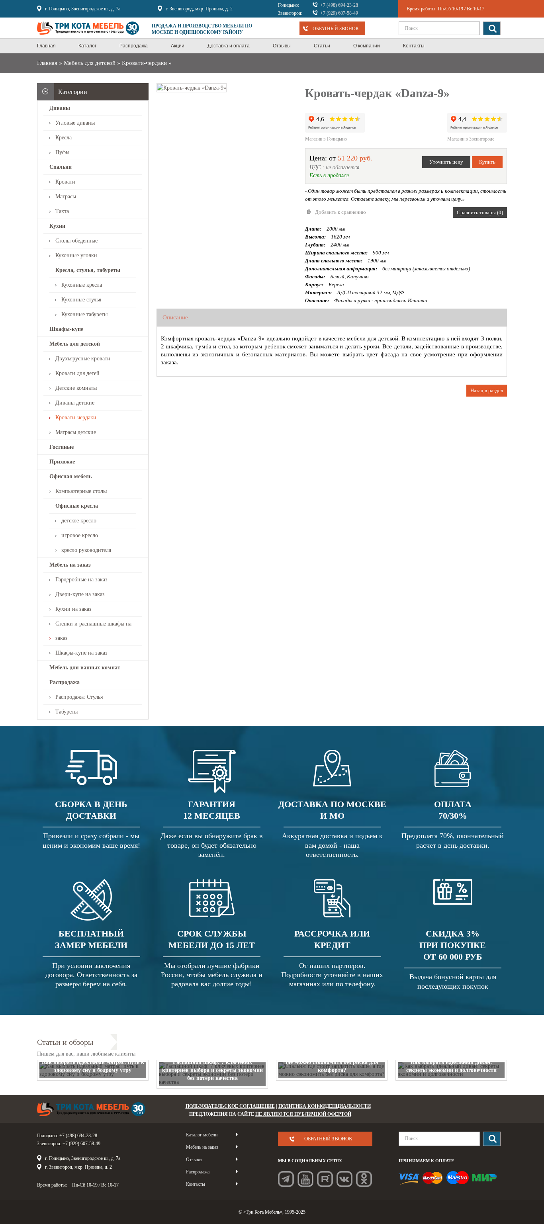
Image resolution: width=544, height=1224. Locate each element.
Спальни (60, 167)
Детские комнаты (76, 388)
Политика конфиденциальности (324, 1106)
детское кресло (78, 521)
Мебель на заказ (70, 565)
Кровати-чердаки (144, 63)
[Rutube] (325, 1179)
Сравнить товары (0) (480, 212)
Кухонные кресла (81, 285)
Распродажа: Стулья (79, 697)
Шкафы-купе (66, 329)
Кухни (57, 226)
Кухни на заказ (73, 609)
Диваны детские (74, 403)
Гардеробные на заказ (81, 580)
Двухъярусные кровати (82, 359)
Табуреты (66, 712)
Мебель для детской (89, 63)
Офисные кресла (76, 506)
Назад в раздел (486, 390)
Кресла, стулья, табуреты (87, 270)
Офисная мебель (70, 476)
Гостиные (61, 447)
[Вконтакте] (344, 1179)
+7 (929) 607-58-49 (339, 13)
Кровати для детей (77, 373)
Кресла (63, 138)
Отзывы (194, 1159)
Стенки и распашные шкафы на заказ (93, 631)
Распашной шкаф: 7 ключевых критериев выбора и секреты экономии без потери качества (212, 1070)
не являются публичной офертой (303, 1114)
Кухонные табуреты (84, 314)
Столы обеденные (76, 241)
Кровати (65, 182)
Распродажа (64, 682)
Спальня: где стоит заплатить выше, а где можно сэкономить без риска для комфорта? (332, 1062)
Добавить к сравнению (340, 212)
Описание (175, 317)
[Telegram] (286, 1179)
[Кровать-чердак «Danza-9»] (191, 87)
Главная (47, 63)
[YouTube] (305, 1179)
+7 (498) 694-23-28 (339, 5)
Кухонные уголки (76, 255)
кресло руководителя (86, 550)
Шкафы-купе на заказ (81, 653)
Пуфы (62, 152)
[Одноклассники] (364, 1179)
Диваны (59, 108)
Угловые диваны (75, 123)
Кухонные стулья (81, 300)
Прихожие (62, 462)
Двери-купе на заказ (80, 594)
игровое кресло (79, 535)
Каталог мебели (201, 1135)
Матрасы (65, 196)
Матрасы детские (75, 432)
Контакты (195, 1184)
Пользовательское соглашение (230, 1106)
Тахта (62, 211)
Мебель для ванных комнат (84, 668)
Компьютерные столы (81, 491)
